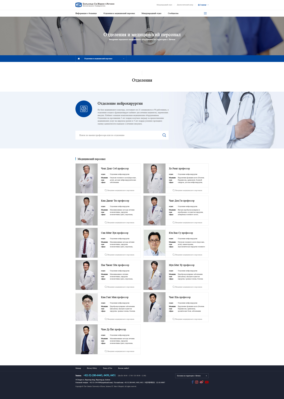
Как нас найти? (123, 368)
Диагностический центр (185, 5)
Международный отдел (164, 5)
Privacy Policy (92, 368)
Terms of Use (107, 368)
